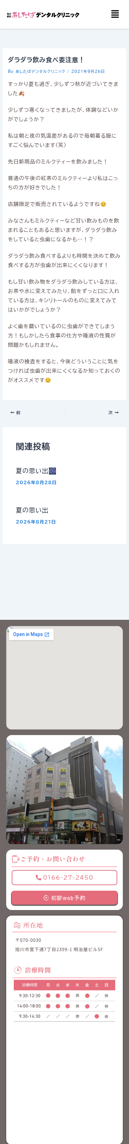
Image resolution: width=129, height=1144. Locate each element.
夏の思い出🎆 (36, 471)
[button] (115, 14)
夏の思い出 (32, 510)
